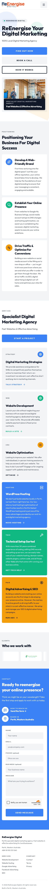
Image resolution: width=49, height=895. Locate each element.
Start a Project (24, 338)
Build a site (12, 431)
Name (8, 730)
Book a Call (24, 60)
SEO (3, 873)
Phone (12, 753)
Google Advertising (9, 866)
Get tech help (14, 570)
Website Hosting (8, 863)
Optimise (10, 475)
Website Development (10, 860)
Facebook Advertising (10, 870)
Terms (28, 863)
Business (13, 764)
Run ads (10, 618)
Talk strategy (14, 385)
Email (8, 742)
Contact (29, 860)
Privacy (29, 866)
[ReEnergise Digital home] (13, 4)
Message (10, 776)
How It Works (24, 70)
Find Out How (24, 51)
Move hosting (13, 523)
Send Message (24, 812)
